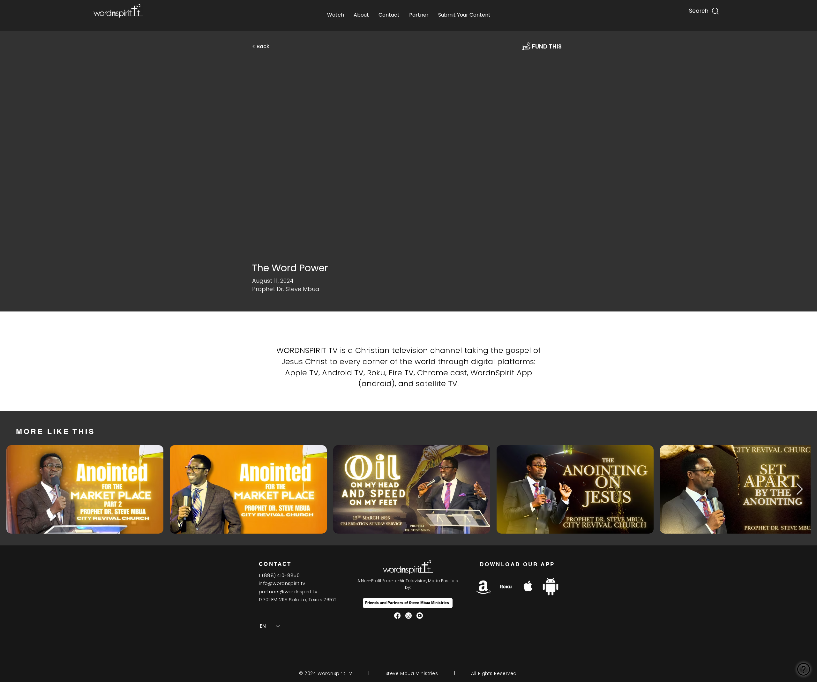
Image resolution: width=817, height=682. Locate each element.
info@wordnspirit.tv (282, 583)
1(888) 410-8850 (279, 575)
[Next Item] (799, 489)
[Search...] (698, 9)
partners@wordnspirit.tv (288, 591)
